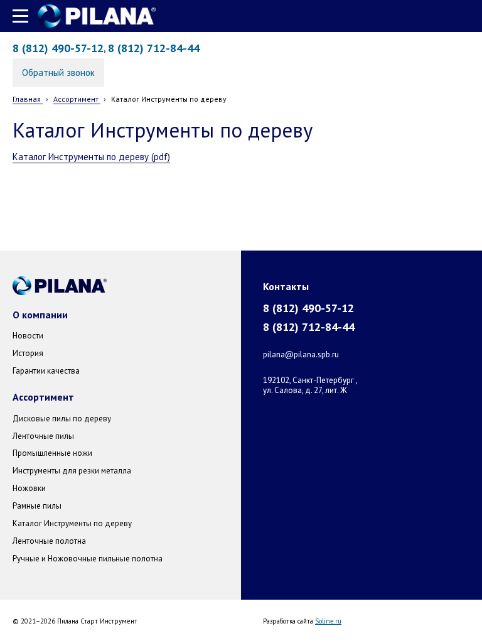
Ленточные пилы (43, 436)
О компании (40, 314)
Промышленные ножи (52, 453)
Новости (28, 335)
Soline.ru (328, 621)
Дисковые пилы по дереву (62, 418)
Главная (28, 99)
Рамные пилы (37, 505)
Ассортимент (76, 99)
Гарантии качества (46, 370)
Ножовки (29, 488)
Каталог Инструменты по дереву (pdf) (91, 157)
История (28, 353)
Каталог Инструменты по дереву (72, 523)
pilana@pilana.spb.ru (301, 354)
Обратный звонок (58, 72)
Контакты (286, 286)
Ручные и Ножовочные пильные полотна (88, 558)
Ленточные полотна (49, 541)
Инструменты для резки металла (72, 470)
